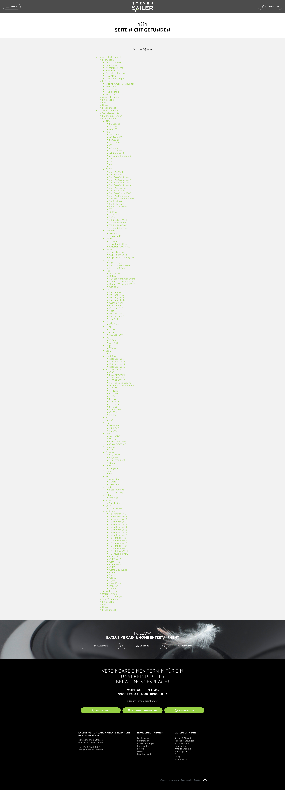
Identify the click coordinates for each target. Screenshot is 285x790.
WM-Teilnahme (183, 748)
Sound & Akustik (183, 738)
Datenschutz (186, 780)
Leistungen (143, 738)
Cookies (197, 780)
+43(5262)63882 (91, 746)
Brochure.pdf (144, 754)
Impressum (174, 780)
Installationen (182, 743)
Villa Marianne (205, 780)
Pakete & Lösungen (184, 740)
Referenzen (143, 740)
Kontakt (163, 780)
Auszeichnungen (145, 743)
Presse (140, 748)
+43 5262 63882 (272, 6)
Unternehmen (182, 746)
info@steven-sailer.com (90, 749)
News (140, 751)
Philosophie (143, 746)
